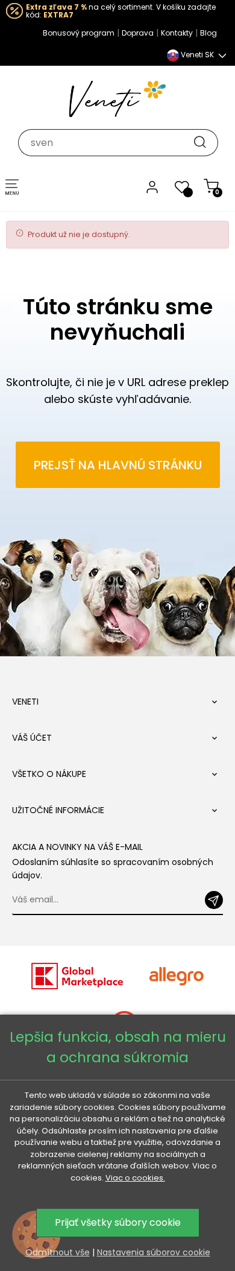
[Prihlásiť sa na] (214, 900)
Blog (208, 33)
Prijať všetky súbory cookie (118, 1222)
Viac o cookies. (135, 1178)
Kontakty (177, 33)
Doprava (138, 33)
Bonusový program (78, 33)
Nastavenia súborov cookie (153, 1252)
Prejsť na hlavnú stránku (118, 465)
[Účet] (152, 186)
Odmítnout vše (57, 1252)
